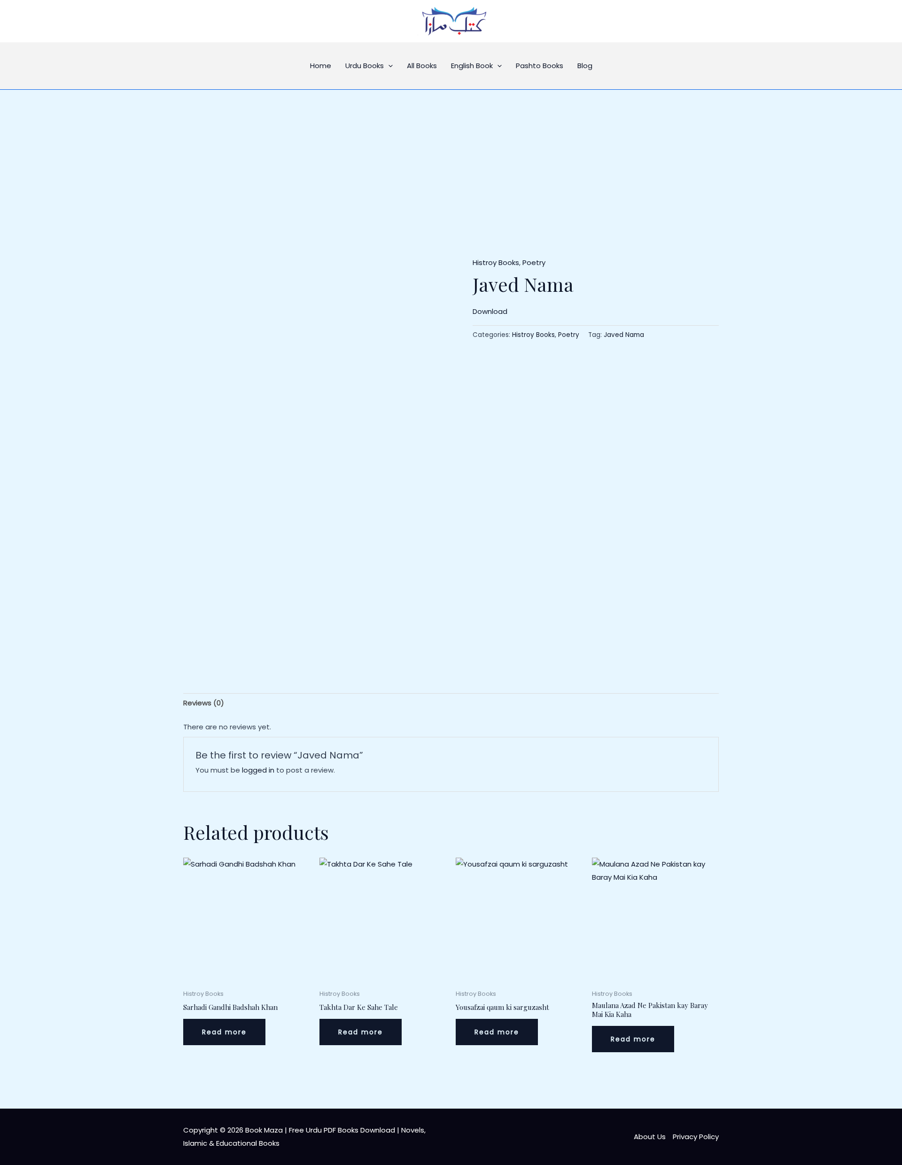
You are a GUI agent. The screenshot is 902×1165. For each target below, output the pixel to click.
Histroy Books (496, 262)
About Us (650, 1137)
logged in (258, 770)
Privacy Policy (696, 1137)
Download (490, 311)
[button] (388, 65)
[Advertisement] (451, 160)
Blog (584, 65)
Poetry (533, 262)
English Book (472, 65)
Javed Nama (624, 334)
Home (320, 65)
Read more (224, 1032)
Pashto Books (539, 65)
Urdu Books (364, 65)
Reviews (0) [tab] (203, 703)
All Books (422, 65)
